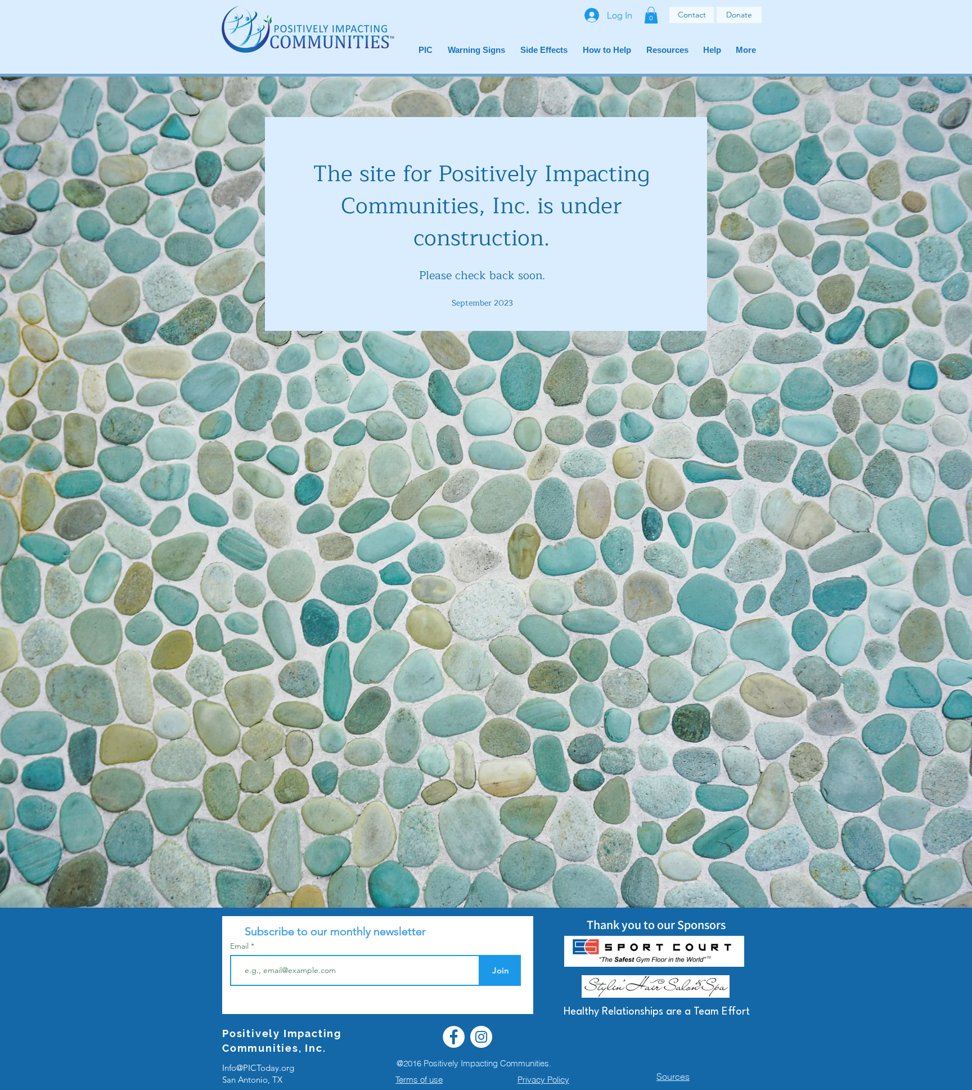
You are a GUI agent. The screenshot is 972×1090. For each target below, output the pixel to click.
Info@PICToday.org (258, 1067)
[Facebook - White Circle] (454, 1037)
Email (240, 946)
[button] (651, 15)
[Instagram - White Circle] (481, 1037)
